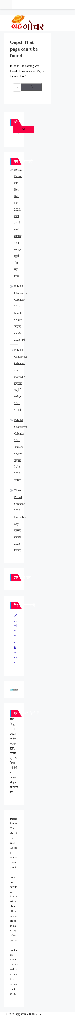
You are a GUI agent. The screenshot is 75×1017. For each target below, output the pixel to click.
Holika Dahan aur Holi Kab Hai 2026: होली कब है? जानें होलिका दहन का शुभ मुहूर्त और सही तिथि (18, 223)
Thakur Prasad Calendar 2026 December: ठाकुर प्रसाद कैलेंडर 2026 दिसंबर (20, 520)
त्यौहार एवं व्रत (15, 625)
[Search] (31, 87)
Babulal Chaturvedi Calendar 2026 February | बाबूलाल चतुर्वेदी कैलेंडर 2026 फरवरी (20, 379)
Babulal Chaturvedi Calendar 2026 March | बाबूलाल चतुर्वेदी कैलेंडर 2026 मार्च (20, 313)
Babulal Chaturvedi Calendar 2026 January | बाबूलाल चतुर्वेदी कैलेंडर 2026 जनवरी (20, 450)
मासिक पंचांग (16, 652)
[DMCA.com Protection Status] (14, 689)
